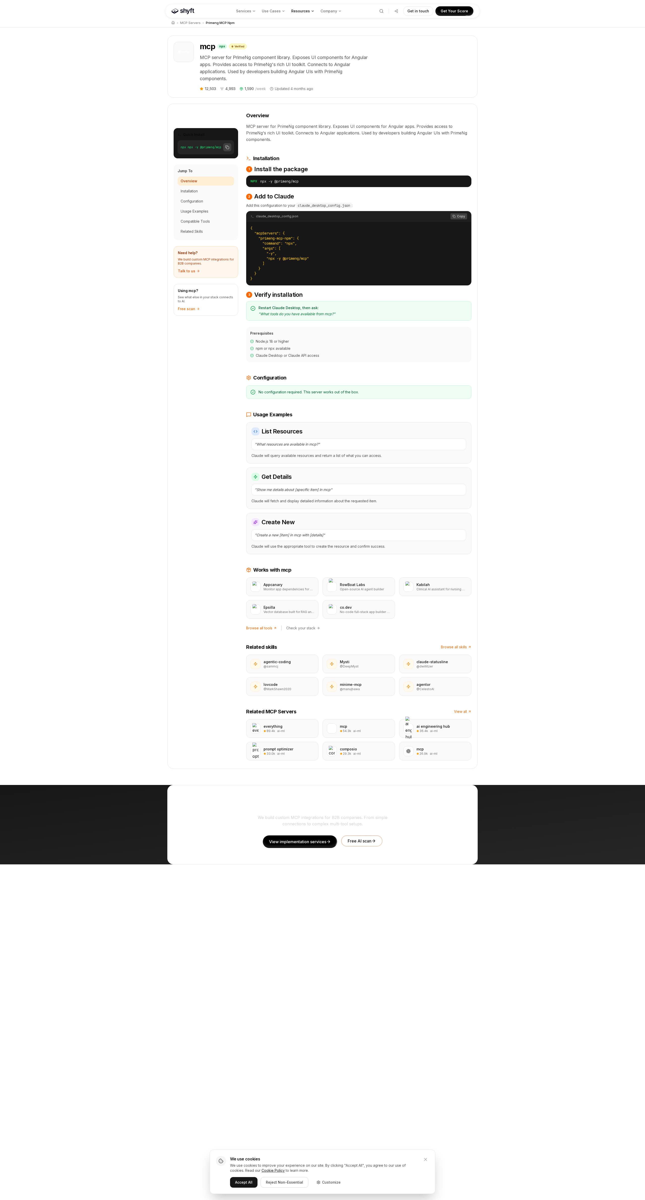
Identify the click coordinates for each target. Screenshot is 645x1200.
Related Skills (192, 231)
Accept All (243, 1182)
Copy (461, 216)
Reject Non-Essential (284, 1182)
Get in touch (418, 11)
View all (460, 711)
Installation (189, 191)
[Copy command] (463, 181)
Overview (189, 181)
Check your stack (300, 628)
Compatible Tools (195, 221)
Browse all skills (454, 647)
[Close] (425, 1159)
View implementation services (297, 841)
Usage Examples (194, 211)
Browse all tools (259, 628)
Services (243, 11)
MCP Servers (190, 23)
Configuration (192, 201)
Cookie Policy (273, 1170)
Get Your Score (454, 11)
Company (328, 11)
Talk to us (186, 271)
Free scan (186, 309)
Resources (300, 11)
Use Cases (271, 11)
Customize (331, 1182)
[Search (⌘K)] (381, 11)
